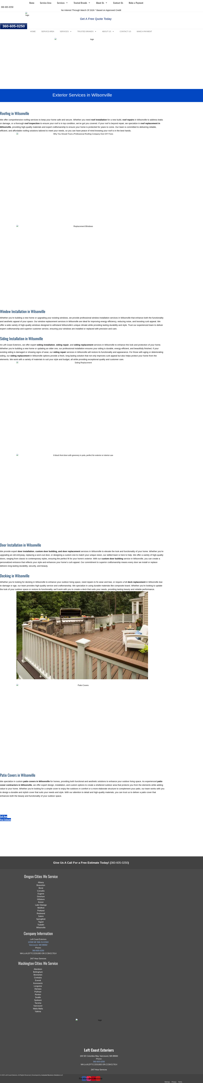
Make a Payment (136, 2)
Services (61, 2)
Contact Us (118, 2)
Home (31, 2)
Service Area (45, 2)
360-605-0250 (119, 862)
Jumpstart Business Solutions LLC (52, 1075)
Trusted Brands (80, 2)
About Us (100, 2)
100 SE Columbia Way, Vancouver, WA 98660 (99, 1056)
